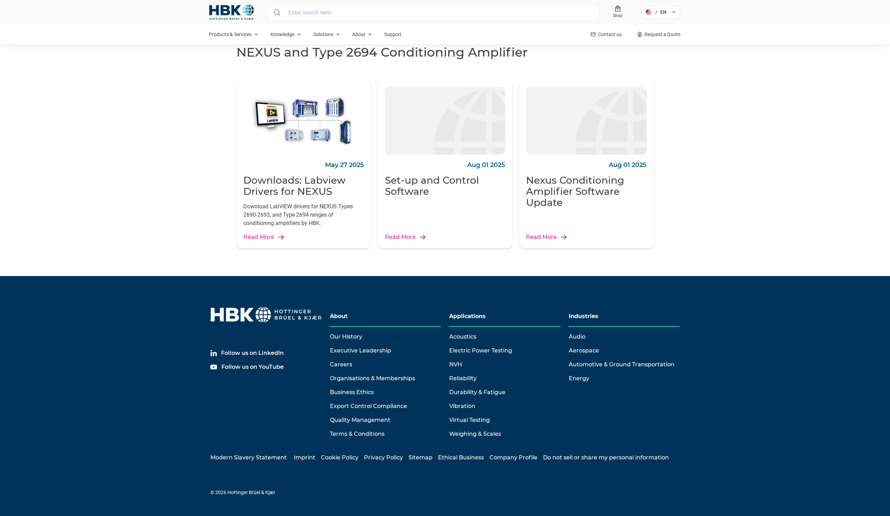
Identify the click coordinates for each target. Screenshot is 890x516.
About (339, 316)
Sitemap (420, 457)
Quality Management (360, 420)
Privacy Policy (383, 457)
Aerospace (584, 350)
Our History (346, 336)
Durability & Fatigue (477, 392)
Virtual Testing (469, 420)
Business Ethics (352, 392)
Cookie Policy (339, 457)
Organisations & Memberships (372, 378)
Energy (579, 378)
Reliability (463, 378)
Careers (341, 364)
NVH (455, 364)
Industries (583, 316)
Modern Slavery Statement (248, 457)
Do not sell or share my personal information (606, 457)
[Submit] (277, 12)
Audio (577, 336)
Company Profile (513, 457)
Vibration (462, 406)
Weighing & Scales (475, 434)
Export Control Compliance (368, 406)
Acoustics (462, 336)
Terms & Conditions (357, 434)
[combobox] (433, 12)
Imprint (304, 457)
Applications (467, 316)
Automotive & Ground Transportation (621, 364)
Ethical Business (461, 457)
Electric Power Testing (480, 350)
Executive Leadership (360, 350)
